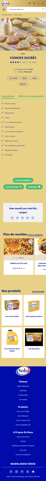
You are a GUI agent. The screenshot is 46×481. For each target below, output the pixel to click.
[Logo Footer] (23, 368)
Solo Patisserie (23, 416)
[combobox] (26, 9)
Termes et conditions (23, 454)
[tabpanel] (23, 132)
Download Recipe (12, 187)
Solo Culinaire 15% (23, 420)
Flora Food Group (23, 437)
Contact (23, 441)
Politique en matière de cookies (23, 446)
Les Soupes (23, 399)
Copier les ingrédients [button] (23, 180)
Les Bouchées (23, 395)
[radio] (13, 217)
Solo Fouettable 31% (23, 425)
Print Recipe (32, 187)
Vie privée (23, 450)
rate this (34, 62)
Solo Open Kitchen (7, 15)
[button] (29, 3)
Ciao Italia (23, 390)
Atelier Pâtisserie (23, 386)
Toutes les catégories (35, 235)
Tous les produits (38, 291)
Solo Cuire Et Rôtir (23, 411)
